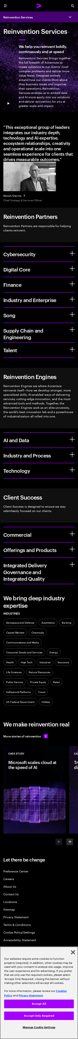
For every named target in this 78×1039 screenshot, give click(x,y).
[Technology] (72, 469)
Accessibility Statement (19, 940)
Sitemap (9, 909)
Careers (8, 879)
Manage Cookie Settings (39, 1027)
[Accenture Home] (39, 6)
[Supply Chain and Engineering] (72, 329)
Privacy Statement (16, 917)
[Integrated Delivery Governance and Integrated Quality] (72, 564)
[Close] (73, 952)
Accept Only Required (39, 1015)
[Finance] (72, 283)
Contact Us (11, 894)
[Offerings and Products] (72, 549)
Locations (10, 901)
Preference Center (15, 871)
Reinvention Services (18, 17)
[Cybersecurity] (72, 253)
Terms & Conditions (17, 924)
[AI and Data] (72, 439)
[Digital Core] (72, 268)
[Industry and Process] (72, 454)
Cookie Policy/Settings (19, 932)
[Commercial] (72, 533)
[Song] (72, 314)
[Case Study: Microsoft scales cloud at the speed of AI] (34, 790)
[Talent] (72, 349)
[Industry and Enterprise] (72, 299)
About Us (9, 886)
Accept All (39, 1003)
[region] (39, 993)
